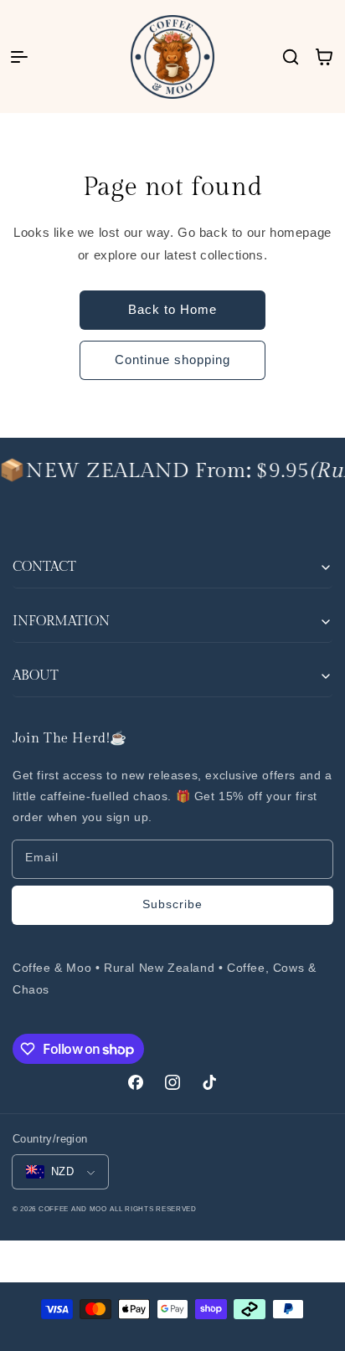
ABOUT (36, 676)
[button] (19, 57)
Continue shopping (172, 359)
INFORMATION (61, 621)
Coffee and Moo (73, 1209)
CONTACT (44, 567)
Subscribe (172, 904)
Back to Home (172, 309)
